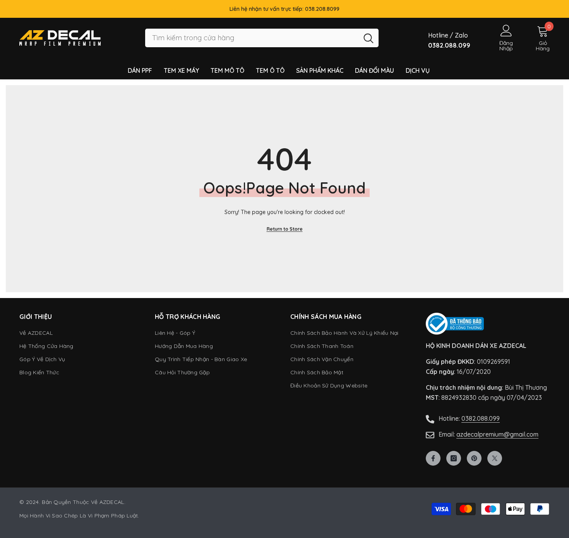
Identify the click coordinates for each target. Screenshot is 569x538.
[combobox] (251, 38)
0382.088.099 (480, 418)
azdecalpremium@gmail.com (497, 434)
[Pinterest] (474, 458)
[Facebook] (433, 458)
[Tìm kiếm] (262, 38)
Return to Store (285, 229)
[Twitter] (494, 458)
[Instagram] (453, 458)
